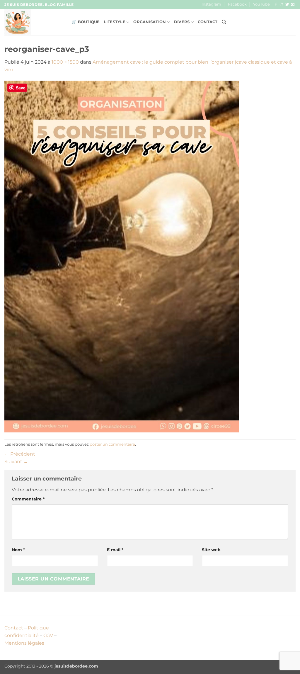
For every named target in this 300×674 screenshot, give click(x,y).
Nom (18, 549)
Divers (182, 22)
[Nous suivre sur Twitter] (287, 5)
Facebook (237, 4)
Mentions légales (24, 643)
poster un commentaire (112, 444)
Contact (208, 22)
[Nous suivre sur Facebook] (276, 5)
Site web (211, 549)
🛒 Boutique (86, 22)
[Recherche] (224, 22)
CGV (48, 635)
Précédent (19, 454)
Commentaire (28, 499)
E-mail (115, 549)
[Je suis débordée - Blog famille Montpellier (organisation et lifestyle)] (33, 22)
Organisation (149, 22)
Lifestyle (114, 22)
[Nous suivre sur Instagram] (281, 5)
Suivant (16, 461)
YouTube (261, 4)
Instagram (211, 4)
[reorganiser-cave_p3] (121, 256)
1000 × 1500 (65, 62)
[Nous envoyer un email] (292, 5)
